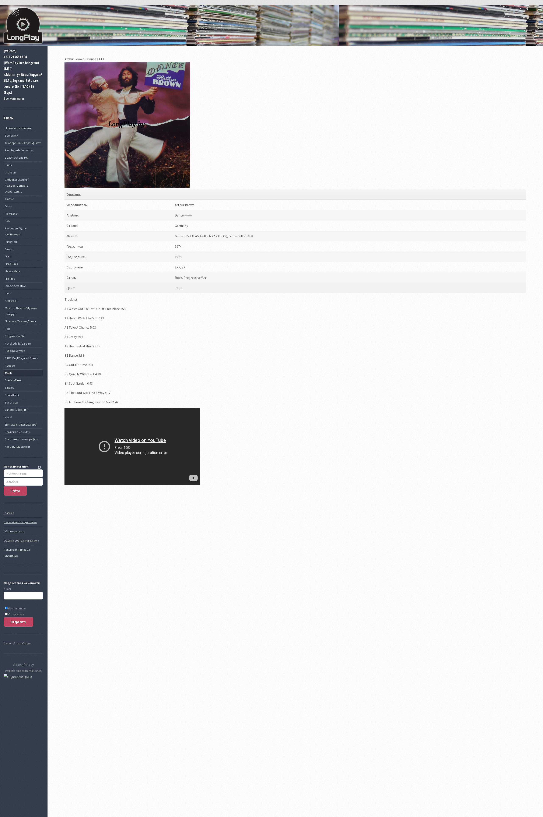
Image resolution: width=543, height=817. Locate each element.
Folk (7, 221)
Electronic (11, 214)
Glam (8, 256)
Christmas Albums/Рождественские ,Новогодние (17, 185)
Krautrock (11, 301)
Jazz (8, 293)
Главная (9, 513)
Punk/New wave (15, 351)
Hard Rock (11, 264)
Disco (8, 206)
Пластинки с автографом (21, 439)
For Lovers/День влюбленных (16, 231)
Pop (7, 329)
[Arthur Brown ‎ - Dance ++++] (127, 186)
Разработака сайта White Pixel (23, 670)
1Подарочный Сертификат (23, 143)
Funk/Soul (11, 242)
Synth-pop (11, 402)
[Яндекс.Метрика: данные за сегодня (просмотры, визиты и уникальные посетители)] (18, 677)
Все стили (11, 135)
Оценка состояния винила (21, 540)
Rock (8, 373)
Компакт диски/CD (17, 432)
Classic (9, 199)
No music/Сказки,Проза (20, 321)
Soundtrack (12, 395)
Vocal (8, 417)
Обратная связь (14, 531)
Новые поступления (18, 128)
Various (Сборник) (16, 410)
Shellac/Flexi (13, 380)
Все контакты (14, 98)
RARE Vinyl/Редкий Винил (21, 358)
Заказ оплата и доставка (20, 522)
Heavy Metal (13, 271)
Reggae (10, 365)
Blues (8, 165)
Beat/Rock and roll (16, 157)
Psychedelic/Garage (18, 343)
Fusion (9, 249)
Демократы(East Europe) (21, 424)
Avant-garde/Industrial (19, 150)
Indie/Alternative (15, 286)
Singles (9, 388)
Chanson (10, 172)
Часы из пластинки (17, 446)
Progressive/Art (15, 336)
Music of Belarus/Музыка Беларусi (21, 311)
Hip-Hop (10, 279)
